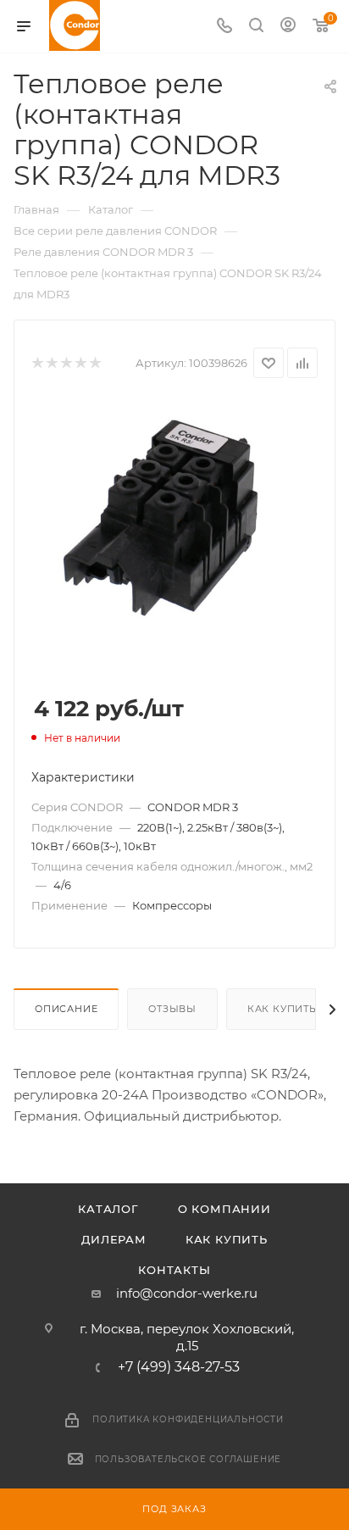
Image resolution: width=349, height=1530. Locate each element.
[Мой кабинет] (288, 27)
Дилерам (114, 1239)
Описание (66, 1009)
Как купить (282, 1009)
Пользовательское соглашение (188, 1459)
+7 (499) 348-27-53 (179, 1367)
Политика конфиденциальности (188, 1419)
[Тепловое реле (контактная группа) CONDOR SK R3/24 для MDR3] (174, 525)
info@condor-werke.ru (187, 1293)
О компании (224, 1209)
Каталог (108, 1209)
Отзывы (172, 1009)
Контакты (174, 1270)
